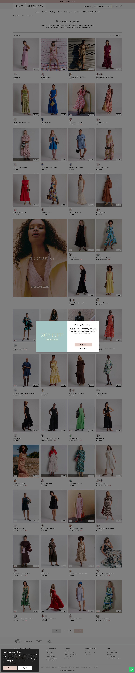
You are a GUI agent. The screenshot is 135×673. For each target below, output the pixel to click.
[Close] (36, 652)
